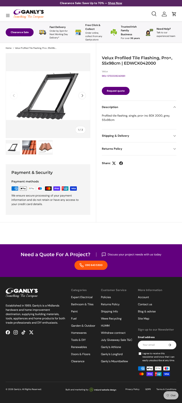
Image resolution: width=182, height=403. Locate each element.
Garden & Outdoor (83, 326)
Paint (74, 311)
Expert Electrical (82, 297)
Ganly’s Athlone (111, 347)
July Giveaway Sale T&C (116, 340)
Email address (146, 337)
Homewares (79, 333)
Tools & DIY (78, 340)
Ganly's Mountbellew (114, 361)
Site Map (143, 318)
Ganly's (17, 389)
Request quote (116, 90)
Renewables (79, 347)
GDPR (148, 389)
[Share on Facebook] (121, 163)
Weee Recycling (111, 318)
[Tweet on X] (113, 163)
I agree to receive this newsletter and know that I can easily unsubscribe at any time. (158, 357)
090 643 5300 (94, 265)
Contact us (145, 304)
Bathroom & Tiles (82, 304)
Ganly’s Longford (112, 354)
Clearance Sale (20, 32)
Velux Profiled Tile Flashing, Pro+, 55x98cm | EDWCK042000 (36, 48)
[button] (174, 14)
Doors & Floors (80, 354)
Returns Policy (110, 304)
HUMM (105, 326)
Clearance (77, 361)
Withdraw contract (113, 333)
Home (9, 48)
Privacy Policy (132, 389)
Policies (106, 297)
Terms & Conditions (166, 389)
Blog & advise (147, 311)
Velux (105, 71)
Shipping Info (109, 311)
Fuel (74, 318)
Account (143, 297)
